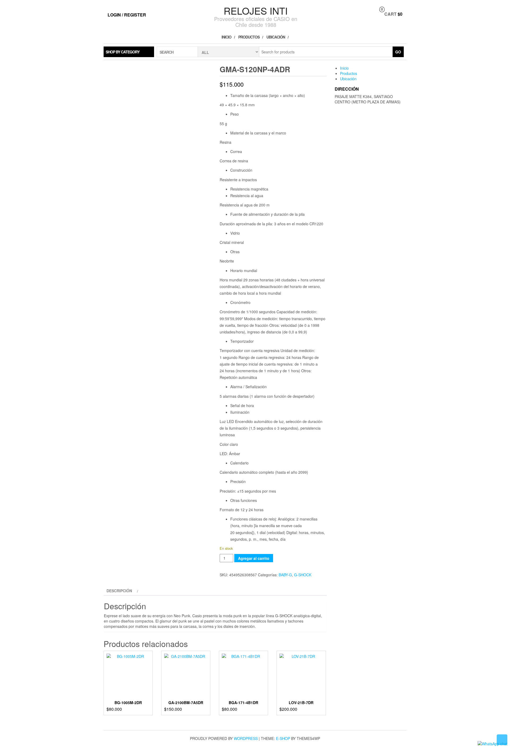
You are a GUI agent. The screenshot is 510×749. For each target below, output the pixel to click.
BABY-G (285, 574)
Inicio (226, 37)
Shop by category (122, 51)
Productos (249, 37)
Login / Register (127, 15)
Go (398, 51)
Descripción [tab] (119, 590)
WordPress (246, 738)
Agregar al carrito (253, 558)
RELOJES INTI (256, 10)
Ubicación (275, 37)
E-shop (283, 738)
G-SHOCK (302, 574)
